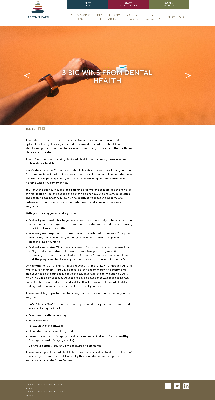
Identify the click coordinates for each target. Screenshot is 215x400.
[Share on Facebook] (39, 128)
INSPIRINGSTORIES (132, 17)
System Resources (169, 4)
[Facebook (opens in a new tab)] (168, 386)
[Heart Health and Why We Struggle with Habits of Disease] (188, 76)
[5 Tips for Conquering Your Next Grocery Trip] (27, 76)
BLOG (171, 17)
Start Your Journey (128, 4)
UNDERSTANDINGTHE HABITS (108, 17)
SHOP (183, 17)
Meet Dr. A (87, 4)
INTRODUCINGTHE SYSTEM (80, 17)
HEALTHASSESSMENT (154, 17)
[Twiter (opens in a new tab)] (177, 386)
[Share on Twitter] (43, 128)
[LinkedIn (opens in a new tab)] (186, 386)
